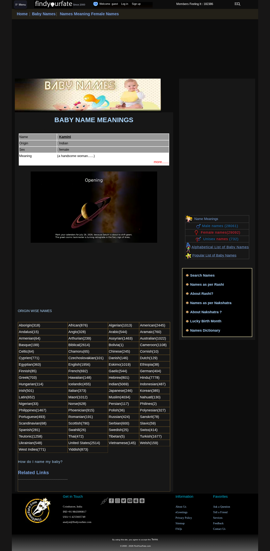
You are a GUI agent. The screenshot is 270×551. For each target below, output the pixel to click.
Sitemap (180, 523)
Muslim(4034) (119, 397)
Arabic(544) (118, 332)
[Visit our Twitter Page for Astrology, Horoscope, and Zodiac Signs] (124, 501)
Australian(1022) (153, 338)
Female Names (104, 14)
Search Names (202, 275)
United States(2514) (84, 443)
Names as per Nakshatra (210, 303)
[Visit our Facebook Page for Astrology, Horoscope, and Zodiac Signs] (111, 501)
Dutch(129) (149, 358)
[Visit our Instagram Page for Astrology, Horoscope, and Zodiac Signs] (117, 501)
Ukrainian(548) (30, 443)
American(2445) (152, 325)
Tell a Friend (220, 512)
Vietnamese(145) (122, 443)
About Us (181, 506)
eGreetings (181, 512)
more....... (161, 162)
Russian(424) (119, 417)
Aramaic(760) (150, 332)
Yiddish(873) (78, 449)
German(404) (150, 371)
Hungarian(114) (31, 384)
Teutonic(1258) (30, 436)
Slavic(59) (148, 423)
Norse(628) (77, 404)
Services (217, 517)
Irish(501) (26, 391)
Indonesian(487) (153, 384)
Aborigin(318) (29, 325)
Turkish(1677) (151, 436)
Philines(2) (148, 404)
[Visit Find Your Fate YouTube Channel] (130, 501)
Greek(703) (28, 378)
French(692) (78, 371)
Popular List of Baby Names (214, 255)
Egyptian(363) (30, 364)
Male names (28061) (220, 226)
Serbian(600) (119, 423)
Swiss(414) (149, 430)
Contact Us (219, 528)
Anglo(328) (77, 332)
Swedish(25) (118, 430)
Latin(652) (27, 397)
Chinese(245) (119, 351)
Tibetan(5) (117, 436)
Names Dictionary (205, 330)
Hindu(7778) (150, 378)
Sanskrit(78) (149, 417)
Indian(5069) (119, 384)
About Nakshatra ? (206, 312)
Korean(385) (150, 391)
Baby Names (43, 14)
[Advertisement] (135, 49)
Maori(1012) (78, 397)
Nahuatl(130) (150, 397)
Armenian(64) (29, 338)
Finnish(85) (28, 371)
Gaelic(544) (118, 371)
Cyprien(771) (29, 358)
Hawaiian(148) (79, 378)
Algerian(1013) (120, 325)
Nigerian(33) (28, 404)
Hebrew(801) (119, 378)
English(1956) (79, 364)
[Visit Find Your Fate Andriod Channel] (142, 501)
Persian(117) (119, 404)
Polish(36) (117, 410)
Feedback (218, 523)
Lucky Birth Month (205, 321)
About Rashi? (201, 294)
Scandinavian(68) (32, 423)
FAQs (179, 528)
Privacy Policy (184, 517)
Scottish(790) (78, 423)
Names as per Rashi (207, 284)
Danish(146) (118, 358)
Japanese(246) (120, 391)
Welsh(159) (149, 443)
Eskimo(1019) (120, 364)
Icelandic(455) (79, 384)
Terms (154, 539)
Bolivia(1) (116, 345)
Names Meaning (74, 14)
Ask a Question (221, 506)
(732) (221, 239)
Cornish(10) (149, 351)
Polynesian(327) (153, 410)
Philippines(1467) (32, 410)
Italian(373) (77, 391)
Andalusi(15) (29, 332)
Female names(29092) (220, 232)
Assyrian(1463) (121, 338)
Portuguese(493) (32, 417)
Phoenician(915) (81, 410)
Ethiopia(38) (149, 364)
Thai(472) (76, 436)
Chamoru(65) (78, 351)
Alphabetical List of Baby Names (220, 247)
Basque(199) (29, 345)
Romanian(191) (80, 417)
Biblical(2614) (79, 345)
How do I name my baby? (40, 462)
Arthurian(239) (79, 338)
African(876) (78, 325)
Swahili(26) (77, 430)
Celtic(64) (26, 351)
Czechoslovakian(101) (86, 358)
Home (22, 14)
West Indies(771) (32, 449)
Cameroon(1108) (153, 345)
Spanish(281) (29, 430)
